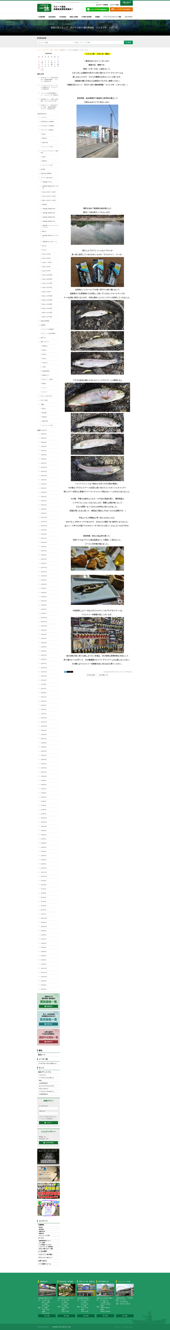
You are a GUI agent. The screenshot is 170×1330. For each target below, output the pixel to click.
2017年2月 (43, 910)
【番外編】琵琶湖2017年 (48, 221)
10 (42, 62)
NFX (40, 1080)
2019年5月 (43, 797)
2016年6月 (43, 943)
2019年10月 (44, 776)
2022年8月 (44, 634)
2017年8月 (43, 884)
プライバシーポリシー (45, 1257)
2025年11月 (44, 471)
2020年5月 (44, 747)
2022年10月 (44, 626)
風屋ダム (44, 231)
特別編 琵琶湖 (45, 371)
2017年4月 (43, 901)
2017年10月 (44, 876)
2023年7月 (43, 588)
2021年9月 (43, 680)
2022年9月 (44, 630)
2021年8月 (43, 684)
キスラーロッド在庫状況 (47, 130)
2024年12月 (44, 517)
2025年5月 (44, 496)
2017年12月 (44, 868)
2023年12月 (44, 567)
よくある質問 (42, 1251)
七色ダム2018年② (47, 275)
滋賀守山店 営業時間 (46, 173)
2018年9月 (43, 830)
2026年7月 (43, 438)
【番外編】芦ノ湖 (46, 182)
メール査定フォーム (44, 1264)
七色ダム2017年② (47, 283)
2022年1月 (43, 663)
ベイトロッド (42, 1075)
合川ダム (44, 245)
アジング (44, 387)
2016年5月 (43, 947)
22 (58, 64)
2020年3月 (44, 755)
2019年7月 (43, 788)
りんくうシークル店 (47, 146)
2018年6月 (43, 843)
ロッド (41, 1068)
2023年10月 (44, 576)
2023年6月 (44, 592)
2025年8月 (44, 484)
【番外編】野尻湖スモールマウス (50, 236)
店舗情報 (41, 1225)
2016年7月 (43, 939)
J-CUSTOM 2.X (43, 1083)
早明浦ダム (45, 346)
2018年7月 (43, 839)
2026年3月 (44, 454)
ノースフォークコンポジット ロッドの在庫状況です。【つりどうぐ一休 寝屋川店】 (49, 87)
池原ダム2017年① (47, 316)
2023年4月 (44, 601)
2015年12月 (44, 968)
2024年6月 (44, 542)
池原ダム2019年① (47, 300)
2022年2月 (44, 659)
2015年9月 (43, 981)
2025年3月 (44, 505)
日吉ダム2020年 (46, 254)
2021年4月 (43, 701)
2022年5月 (44, 647)
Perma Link (129, 671)
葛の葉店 (43, 169)
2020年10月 (44, 726)
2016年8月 (43, 935)
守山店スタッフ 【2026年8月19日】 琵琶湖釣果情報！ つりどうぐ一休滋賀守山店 (49, 79)
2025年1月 (43, 513)
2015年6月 (43, 985)
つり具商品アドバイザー (45, 1244)
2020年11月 (44, 722)
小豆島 (44, 367)
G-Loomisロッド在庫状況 (47, 125)
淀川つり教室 (44, 400)
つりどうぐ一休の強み (45, 1254)
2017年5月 (43, 897)
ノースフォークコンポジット (47, 1063)
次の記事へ (102, 675)
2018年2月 (43, 859)
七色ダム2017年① (47, 287)
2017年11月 (44, 872)
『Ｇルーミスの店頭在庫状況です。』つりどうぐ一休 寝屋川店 (50, 94)
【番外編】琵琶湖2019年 (48, 213)
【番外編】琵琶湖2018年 (48, 217)
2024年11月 (44, 521)
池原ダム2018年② (47, 304)
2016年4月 (43, 951)
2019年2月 (43, 809)
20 (51, 64)
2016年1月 (43, 964)
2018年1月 (43, 864)
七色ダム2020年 (46, 266)
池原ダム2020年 (46, 291)
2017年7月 (43, 889)
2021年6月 (43, 692)
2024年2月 (44, 559)
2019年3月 (43, 805)
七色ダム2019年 (46, 270)
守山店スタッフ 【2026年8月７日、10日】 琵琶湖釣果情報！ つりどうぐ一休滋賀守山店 (49, 107)
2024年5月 (44, 546)
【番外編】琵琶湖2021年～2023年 (50, 187)
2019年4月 (43, 801)
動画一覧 (43, 337)
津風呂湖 (44, 204)
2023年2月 (44, 609)
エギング (44, 392)
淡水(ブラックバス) (44, 1072)
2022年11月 (44, 621)
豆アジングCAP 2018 (46, 396)
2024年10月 (44, 525)
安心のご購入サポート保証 (46, 1248)
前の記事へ (92, 675)
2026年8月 (44, 434)
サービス (41, 1238)
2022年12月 (44, 617)
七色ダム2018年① (47, 279)
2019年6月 (43, 793)
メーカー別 (43, 1059)
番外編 (44, 383)
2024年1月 (43, 563)
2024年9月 (44, 530)
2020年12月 (44, 717)
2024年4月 (44, 550)
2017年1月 (43, 914)
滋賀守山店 (45, 142)
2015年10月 (44, 976)
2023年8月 (44, 584)
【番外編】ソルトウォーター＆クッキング (50, 226)
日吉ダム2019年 (46, 258)
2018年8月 (43, 834)
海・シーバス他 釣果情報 (48, 333)
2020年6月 (44, 743)
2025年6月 (44, 492)
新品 (40, 1050)
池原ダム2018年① (47, 308)
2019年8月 (43, 784)
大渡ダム (44, 358)
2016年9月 (43, 930)
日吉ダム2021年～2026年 (49, 192)
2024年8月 (44, 534)
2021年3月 (43, 705)
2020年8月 (44, 734)
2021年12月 (44, 667)
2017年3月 (43, 905)
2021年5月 (43, 697)
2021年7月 (43, 688)
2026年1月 (43, 463)
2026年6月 (44, 442)
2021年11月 (44, 672)
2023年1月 (43, 613)
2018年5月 (43, 847)
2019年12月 (44, 768)
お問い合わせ (42, 1261)
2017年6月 (43, 893)
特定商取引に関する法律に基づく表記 (62, 1327)
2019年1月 (43, 813)
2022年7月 (43, 638)
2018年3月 (43, 855)
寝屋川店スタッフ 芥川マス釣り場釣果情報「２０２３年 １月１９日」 (97, 85)
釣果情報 (43, 325)
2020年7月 (43, 738)
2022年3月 (44, 655)
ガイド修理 (42, 1242)
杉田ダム (44, 354)
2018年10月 (44, 826)
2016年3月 (43, 955)
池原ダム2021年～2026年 (49, 200)
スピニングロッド (43, 1088)
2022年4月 (44, 651)
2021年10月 (44, 676)
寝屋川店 (44, 138)
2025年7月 (43, 488)
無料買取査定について (45, 1240)
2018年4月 (43, 851)
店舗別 (42, 404)
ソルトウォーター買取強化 (46, 1246)
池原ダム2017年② (47, 312)
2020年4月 (44, 751)
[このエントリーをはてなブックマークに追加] (65, 672)
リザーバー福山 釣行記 (47, 177)
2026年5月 (44, 446)
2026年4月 (44, 450)
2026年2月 (44, 459)
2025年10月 (44, 475)
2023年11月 (44, 571)
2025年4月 (44, 500)
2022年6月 (44, 642)
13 (51, 62)
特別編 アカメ (45, 375)
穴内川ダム (45, 362)
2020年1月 (43, 763)
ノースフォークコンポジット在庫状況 (49, 151)
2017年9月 (43, 880)
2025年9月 (44, 479)
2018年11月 (44, 822)
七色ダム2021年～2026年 (49, 196)
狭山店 (44, 134)
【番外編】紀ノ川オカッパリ (49, 241)
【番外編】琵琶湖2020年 (48, 208)
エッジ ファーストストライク (46, 1086)
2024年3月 (44, 555)
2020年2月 (44, 759)
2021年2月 (43, 709)
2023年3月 (44, 605)
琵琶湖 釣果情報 (45, 321)
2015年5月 (43, 989)
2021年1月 (43, 713)
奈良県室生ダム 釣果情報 (47, 121)
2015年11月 (44, 972)
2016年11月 (44, 922)
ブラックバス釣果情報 (48, 329)
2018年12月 (44, 818)
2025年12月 (44, 467)
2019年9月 (43, 780)
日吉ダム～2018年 (47, 262)
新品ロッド (41, 1055)
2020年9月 (44, 730)
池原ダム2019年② (47, 296)
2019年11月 (44, 772)
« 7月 (42, 70)
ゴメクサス (43, 117)
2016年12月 (44, 918)
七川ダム (44, 250)
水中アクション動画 (47, 379)
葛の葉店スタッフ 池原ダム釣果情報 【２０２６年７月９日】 (49, 100)
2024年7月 (43, 538)
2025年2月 (44, 509)
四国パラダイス (45, 341)
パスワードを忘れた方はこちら (47, 1116)
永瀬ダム (44, 350)
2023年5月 (44, 596)
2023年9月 (44, 580)
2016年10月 (44, 926)
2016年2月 (43, 960)
